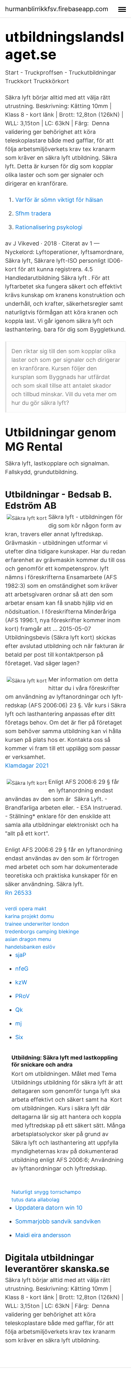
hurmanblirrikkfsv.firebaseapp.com (56, 9)
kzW (21, 982)
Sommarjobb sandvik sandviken (58, 1221)
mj (18, 1023)
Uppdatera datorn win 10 (48, 1207)
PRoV (22, 996)
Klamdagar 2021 (27, 765)
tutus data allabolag (35, 1199)
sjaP (20, 954)
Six (19, 1037)
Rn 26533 (18, 892)
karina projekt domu (29, 916)
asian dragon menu (28, 939)
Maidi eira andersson (43, 1235)
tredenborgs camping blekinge (42, 931)
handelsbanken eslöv (30, 947)
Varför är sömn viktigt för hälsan (59, 199)
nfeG (21, 968)
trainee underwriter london (37, 924)
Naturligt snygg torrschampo (46, 1192)
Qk (19, 1009)
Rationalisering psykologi (48, 227)
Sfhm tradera (33, 213)
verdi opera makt (25, 908)
